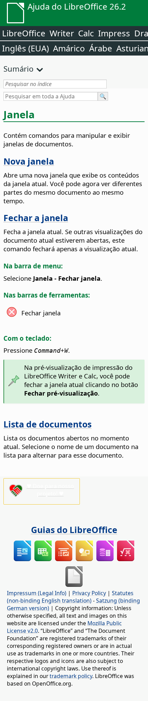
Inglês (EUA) (25, 48)
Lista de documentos (47, 424)
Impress (114, 33)
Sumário (18, 68)
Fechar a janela (35, 217)
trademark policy (71, 676)
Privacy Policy (89, 593)
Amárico (69, 48)
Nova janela (28, 161)
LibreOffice (23, 33)
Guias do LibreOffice (74, 529)
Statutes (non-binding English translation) (70, 596)
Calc (86, 33)
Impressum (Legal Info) (36, 593)
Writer (62, 33)
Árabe (100, 48)
